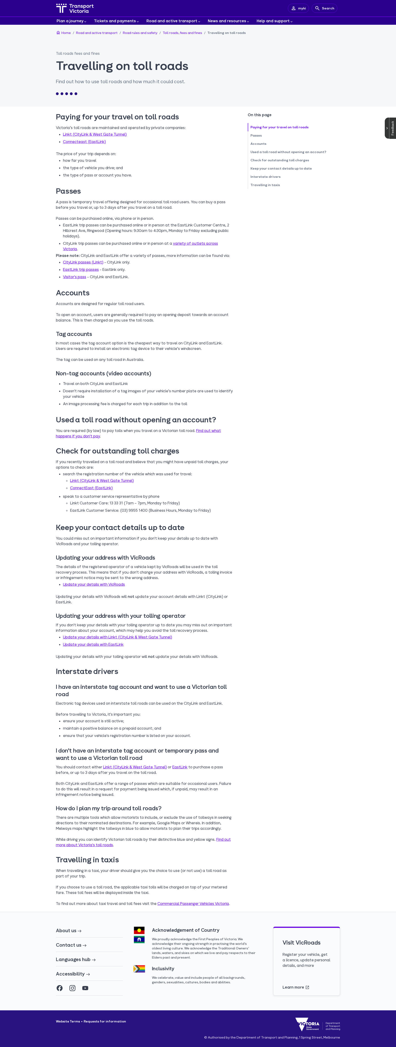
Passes (256, 135)
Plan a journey (70, 21)
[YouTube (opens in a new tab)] (85, 988)
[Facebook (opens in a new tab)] (59, 988)
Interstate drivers (265, 177)
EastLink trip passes (81, 269)
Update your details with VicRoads (94, 584)
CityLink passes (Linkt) (83, 262)
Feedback (392, 128)
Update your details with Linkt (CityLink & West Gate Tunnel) (117, 637)
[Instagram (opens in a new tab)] (72, 988)
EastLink (179, 767)
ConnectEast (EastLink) (91, 488)
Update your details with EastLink (93, 644)
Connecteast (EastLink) (84, 141)
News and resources (227, 21)
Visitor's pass (74, 277)
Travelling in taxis (265, 185)
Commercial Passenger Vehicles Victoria (193, 903)
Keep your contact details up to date (281, 168)
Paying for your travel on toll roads (279, 127)
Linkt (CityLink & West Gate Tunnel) (95, 134)
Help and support (273, 21)
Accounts (258, 144)
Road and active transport (171, 21)
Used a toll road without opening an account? (288, 152)
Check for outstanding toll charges (279, 160)
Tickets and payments (115, 21)
